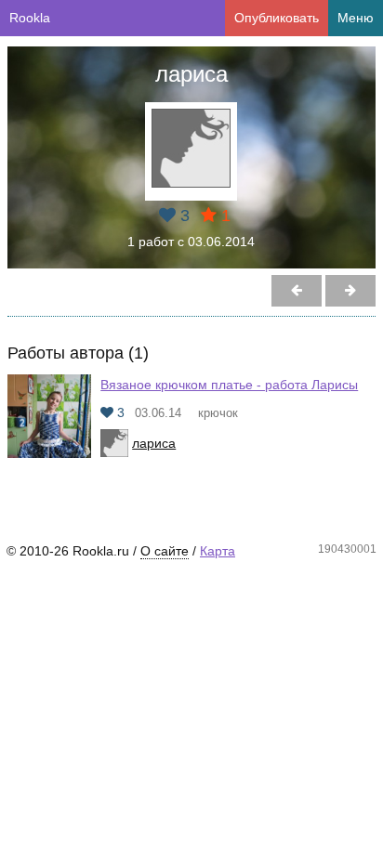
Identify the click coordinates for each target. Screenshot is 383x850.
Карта (217, 550)
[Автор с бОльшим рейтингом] (296, 291)
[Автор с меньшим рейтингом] (350, 291)
